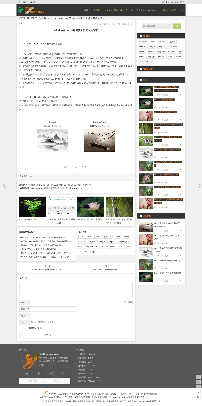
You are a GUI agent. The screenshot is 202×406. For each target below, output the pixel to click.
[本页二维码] (198, 397)
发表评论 (105, 24)
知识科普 (152, 10)
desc (80, 251)
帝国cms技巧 (123, 241)
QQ (22, 322)
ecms (127, 246)
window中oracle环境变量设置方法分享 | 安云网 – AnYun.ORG (57, 188)
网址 (23, 316)
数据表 (92, 241)
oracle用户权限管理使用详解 (166, 174)
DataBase (44, 18)
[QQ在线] (38, 373)
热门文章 (165, 2)
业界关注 (95, 10)
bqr (86, 251)
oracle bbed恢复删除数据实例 (167, 260)
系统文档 (107, 237)
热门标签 (175, 2)
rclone (117, 237)
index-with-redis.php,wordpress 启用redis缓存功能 (43, 237)
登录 (35, 2)
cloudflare (111, 246)
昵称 (25, 302)
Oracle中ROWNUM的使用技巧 (90, 219)
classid (126, 237)
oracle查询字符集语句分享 (165, 112)
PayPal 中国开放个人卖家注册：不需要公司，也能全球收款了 (47, 257)
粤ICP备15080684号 (143, 401)
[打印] (95, 24)
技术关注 (106, 10)
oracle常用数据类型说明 (164, 99)
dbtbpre (102, 241)
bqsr (93, 251)
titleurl (88, 237)
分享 (86, 167)
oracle (55, 18)
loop (80, 246)
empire (112, 241)
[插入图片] (130, 302)
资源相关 (140, 10)
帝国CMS (89, 246)
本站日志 (174, 10)
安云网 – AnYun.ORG (34, 10)
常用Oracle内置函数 (27, 219)
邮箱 (25, 309)
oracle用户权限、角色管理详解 (167, 149)
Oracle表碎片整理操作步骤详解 (167, 273)
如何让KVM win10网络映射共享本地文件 (38, 249)
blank (80, 237)
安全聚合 (163, 10)
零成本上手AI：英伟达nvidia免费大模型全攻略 (41, 245)
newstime (82, 241)
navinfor (99, 246)
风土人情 (129, 10)
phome (97, 237)
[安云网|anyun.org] (156, 401)
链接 (182, 2)
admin (73, 185)
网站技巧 (118, 10)
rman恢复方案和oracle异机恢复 (167, 187)
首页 (86, 10)
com (120, 246)
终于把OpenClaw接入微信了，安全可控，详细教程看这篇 (46, 241)
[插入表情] (125, 302)
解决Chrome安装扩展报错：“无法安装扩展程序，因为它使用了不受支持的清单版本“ (57, 253)
